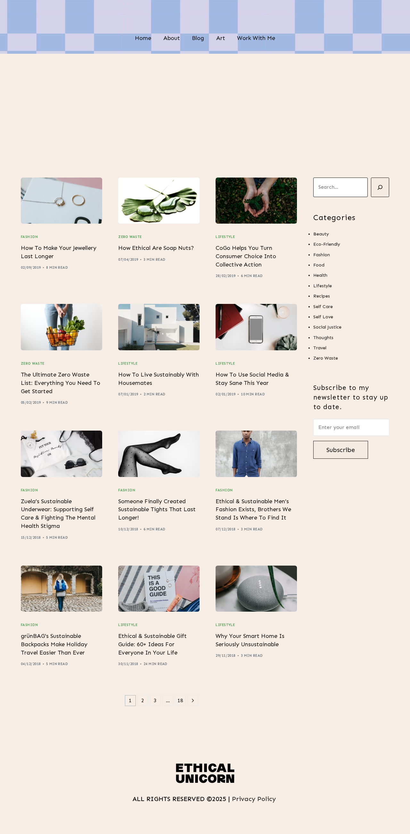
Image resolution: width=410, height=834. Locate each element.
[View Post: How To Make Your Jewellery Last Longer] (61, 201)
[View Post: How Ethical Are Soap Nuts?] (159, 201)
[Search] (380, 187)
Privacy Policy (255, 799)
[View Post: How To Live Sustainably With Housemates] (159, 327)
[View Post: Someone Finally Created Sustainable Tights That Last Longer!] (159, 454)
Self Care (323, 306)
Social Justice (327, 327)
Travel (319, 348)
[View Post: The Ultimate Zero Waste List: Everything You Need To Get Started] (61, 327)
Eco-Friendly (326, 244)
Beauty (321, 234)
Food (318, 265)
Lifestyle (225, 237)
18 (180, 700)
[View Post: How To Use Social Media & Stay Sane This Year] (256, 327)
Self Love (323, 317)
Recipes (321, 296)
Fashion (29, 237)
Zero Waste (130, 237)
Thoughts (323, 337)
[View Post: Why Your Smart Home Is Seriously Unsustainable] (256, 589)
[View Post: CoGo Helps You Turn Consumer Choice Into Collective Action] (256, 201)
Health (320, 275)
